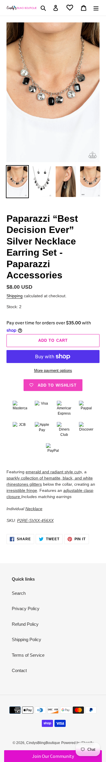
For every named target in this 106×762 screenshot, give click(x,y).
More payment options (53, 370)
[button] (53, 756)
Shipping (14, 295)
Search (19, 593)
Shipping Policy (26, 639)
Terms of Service (28, 655)
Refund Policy (25, 624)
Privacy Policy (25, 608)
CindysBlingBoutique (43, 743)
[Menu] (96, 7)
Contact (19, 670)
